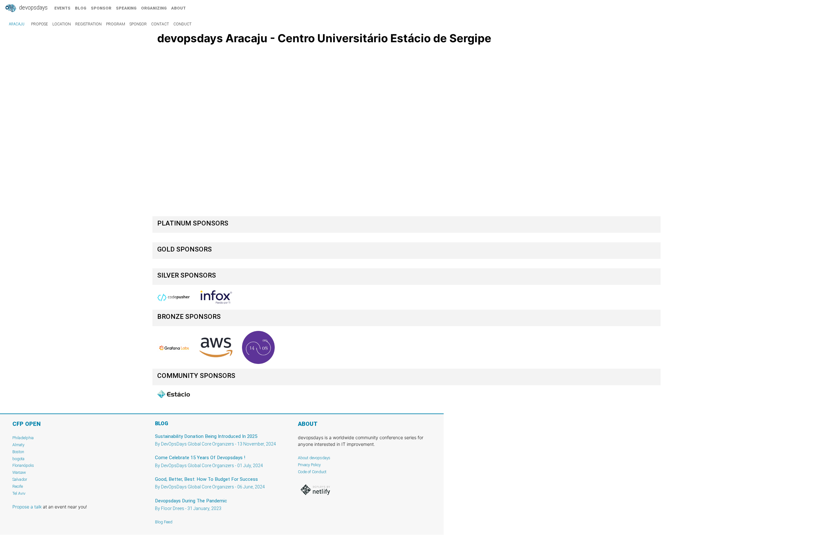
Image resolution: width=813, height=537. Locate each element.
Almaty (18, 444)
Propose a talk (27, 506)
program (115, 24)
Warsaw (19, 472)
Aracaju (16, 24)
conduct (182, 24)
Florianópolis (23, 465)
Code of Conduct (312, 471)
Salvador (19, 479)
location (61, 24)
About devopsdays (314, 457)
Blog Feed (163, 522)
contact (160, 24)
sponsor (101, 8)
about (178, 8)
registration (88, 24)
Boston (18, 451)
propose (39, 24)
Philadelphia (23, 437)
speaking (126, 8)
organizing (154, 8)
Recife (17, 486)
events (62, 8)
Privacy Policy (309, 464)
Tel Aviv (18, 493)
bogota (18, 458)
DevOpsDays (33, 7)
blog (80, 8)
